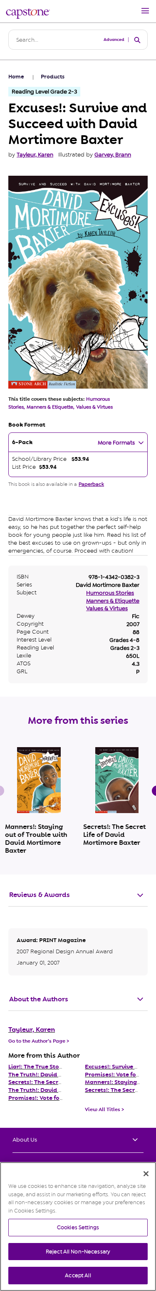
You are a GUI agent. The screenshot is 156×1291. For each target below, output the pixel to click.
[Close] (146, 1174)
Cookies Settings (78, 1227)
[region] (78, 1226)
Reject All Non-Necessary (78, 1251)
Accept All (78, 1275)
